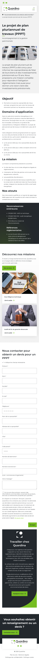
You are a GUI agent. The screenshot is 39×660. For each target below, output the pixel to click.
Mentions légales (23, 655)
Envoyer (32, 525)
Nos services (8, 268)
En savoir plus (19, 518)
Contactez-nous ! (9, 632)
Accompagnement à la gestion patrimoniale (19, 14)
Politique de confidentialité (13, 657)
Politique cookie (28, 657)
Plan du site (13, 655)
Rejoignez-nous (18, 593)
